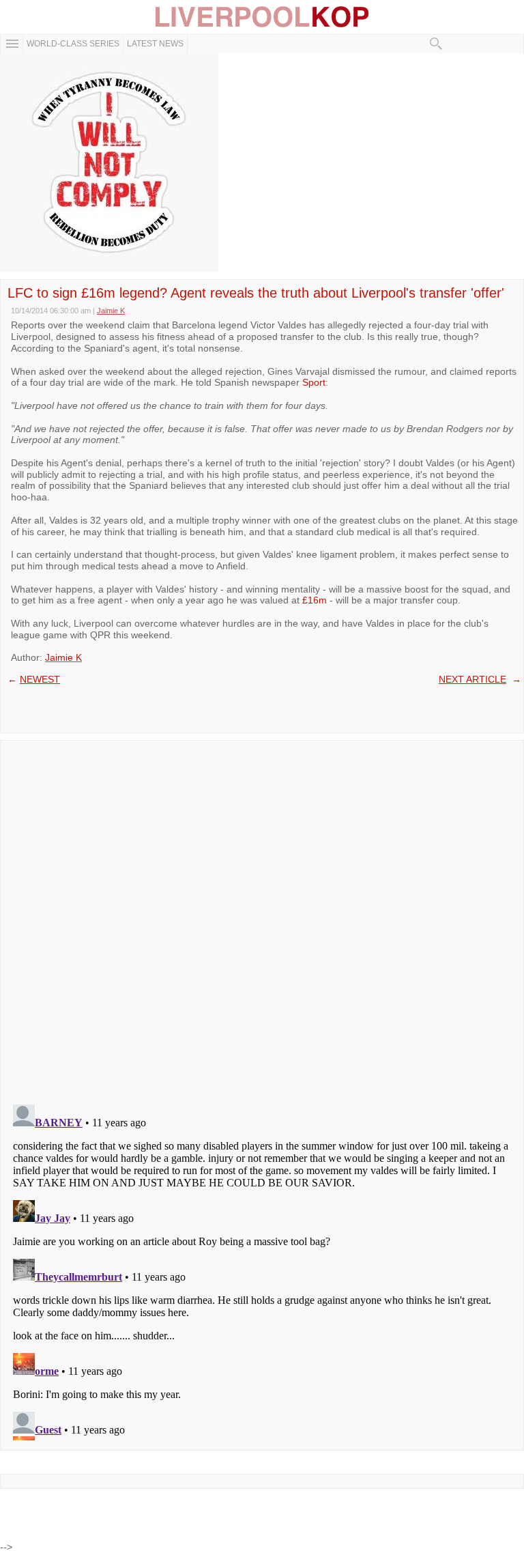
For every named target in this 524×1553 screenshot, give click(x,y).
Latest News (155, 43)
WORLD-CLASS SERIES (73, 43)
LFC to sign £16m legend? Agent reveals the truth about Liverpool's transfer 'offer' (256, 293)
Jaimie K (63, 657)
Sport (313, 382)
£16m (314, 600)
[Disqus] (262, 918)
